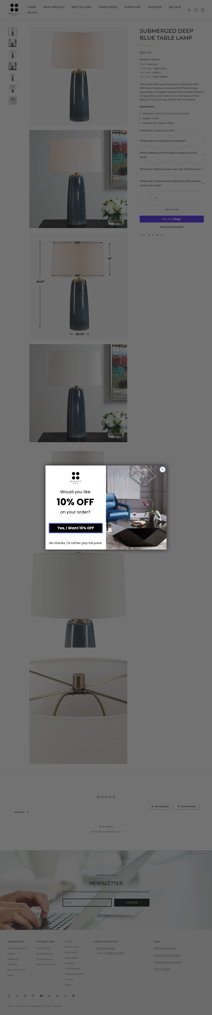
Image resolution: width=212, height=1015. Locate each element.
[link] (75, 478)
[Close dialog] (162, 469)
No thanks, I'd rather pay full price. (75, 543)
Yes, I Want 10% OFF (75, 528)
